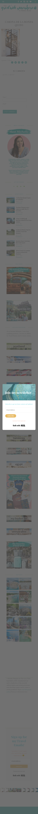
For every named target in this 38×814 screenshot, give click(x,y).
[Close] (33, 386)
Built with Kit (19, 425)
